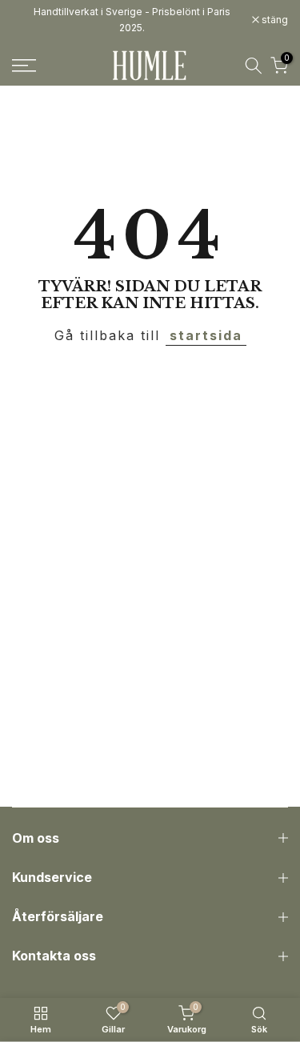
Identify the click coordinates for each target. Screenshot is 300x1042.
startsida (206, 335)
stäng (273, 20)
